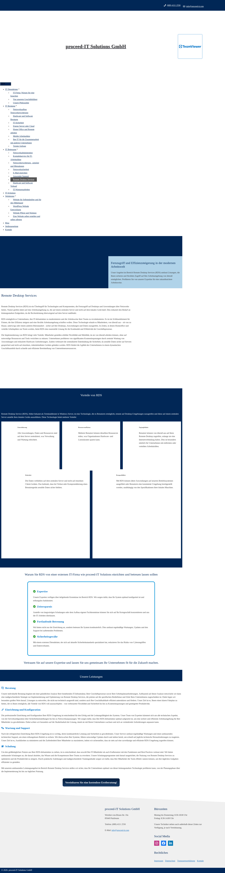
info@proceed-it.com (195, 6)
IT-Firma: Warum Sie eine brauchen (22, 94)
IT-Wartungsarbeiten (21, 189)
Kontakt (8, 229)
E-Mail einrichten (20, 173)
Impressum (158, 861)
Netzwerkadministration (23, 153)
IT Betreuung (10, 149)
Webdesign (9, 196)
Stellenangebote (11, 226)
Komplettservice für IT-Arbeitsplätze (21, 158)
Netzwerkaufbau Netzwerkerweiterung (19, 111)
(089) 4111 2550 (173, 5)
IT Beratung (10, 106)
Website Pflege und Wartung (24, 213)
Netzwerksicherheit (21, 169)
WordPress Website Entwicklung (19, 208)
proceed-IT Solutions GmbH (96, 46)
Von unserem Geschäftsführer (25, 99)
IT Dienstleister (11, 89)
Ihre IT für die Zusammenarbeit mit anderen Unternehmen (24, 141)
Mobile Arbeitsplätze (21, 136)
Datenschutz (170, 861)
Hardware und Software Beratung (21, 118)
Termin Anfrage (19, 146)
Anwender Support (21, 176)
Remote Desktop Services (23, 179)
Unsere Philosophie (21, 103)
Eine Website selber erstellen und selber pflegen (25, 218)
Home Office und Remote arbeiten (22, 131)
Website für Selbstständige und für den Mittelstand (25, 201)
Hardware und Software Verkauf (21, 184)
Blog (7, 223)
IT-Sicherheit (18, 123)
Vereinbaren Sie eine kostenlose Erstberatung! (91, 782)
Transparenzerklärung (186, 861)
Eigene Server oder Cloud (23, 126)
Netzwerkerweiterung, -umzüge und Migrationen (24, 164)
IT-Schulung (10, 193)
